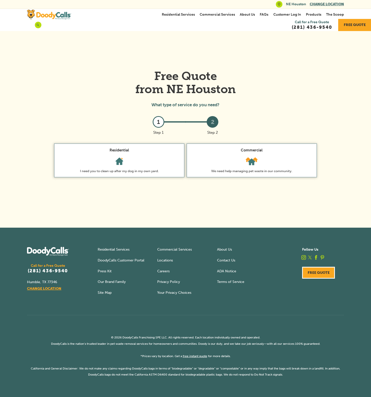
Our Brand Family (112, 282)
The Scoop (335, 14)
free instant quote (195, 356)
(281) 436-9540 (48, 271)
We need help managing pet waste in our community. (251, 160)
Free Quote (355, 25)
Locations (165, 260)
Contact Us (226, 260)
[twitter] (310, 257)
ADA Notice (226, 271)
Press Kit (105, 271)
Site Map (105, 292)
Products (313, 14)
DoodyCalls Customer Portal (121, 260)
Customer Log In (287, 14)
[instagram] (303, 257)
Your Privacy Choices (174, 292)
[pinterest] (322, 257)
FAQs (264, 14)
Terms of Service (230, 282)
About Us (247, 14)
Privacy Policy (168, 282)
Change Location (327, 4)
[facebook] (316, 257)
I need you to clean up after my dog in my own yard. (119, 160)
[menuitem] (178, 15)
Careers (163, 271)
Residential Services (178, 14)
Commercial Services (217, 14)
